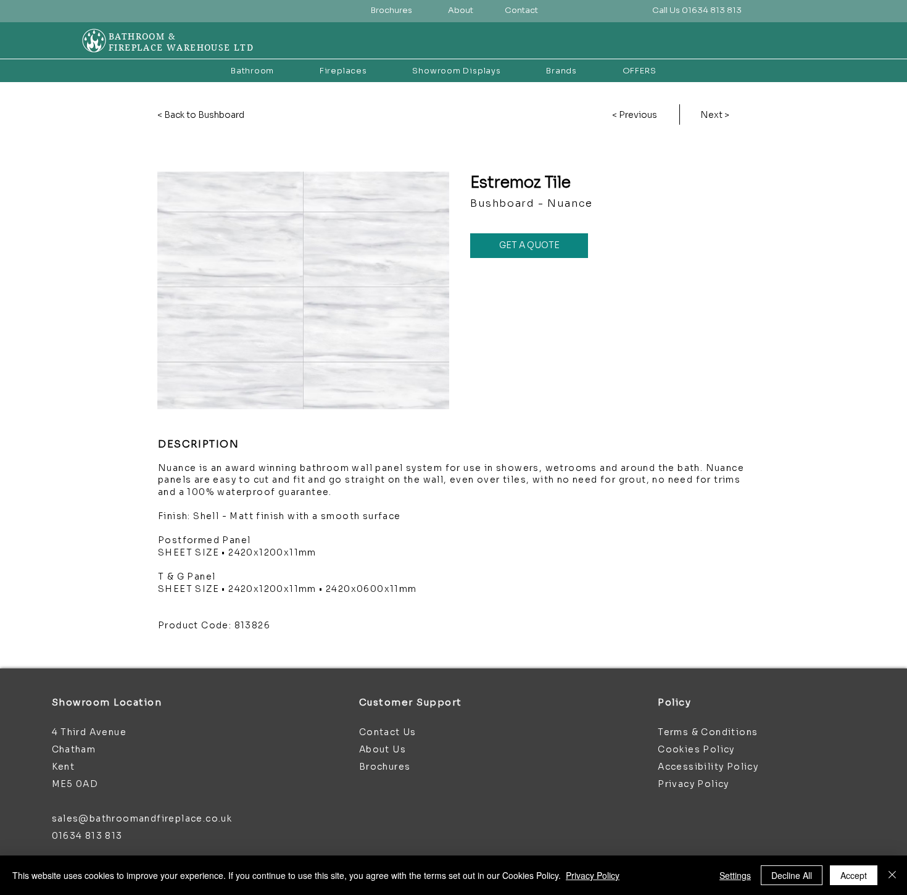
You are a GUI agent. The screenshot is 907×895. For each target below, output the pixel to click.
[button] (696, 11)
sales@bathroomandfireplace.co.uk (142, 818)
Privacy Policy (592, 875)
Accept (853, 875)
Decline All (791, 875)
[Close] (892, 875)
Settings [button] (735, 875)
